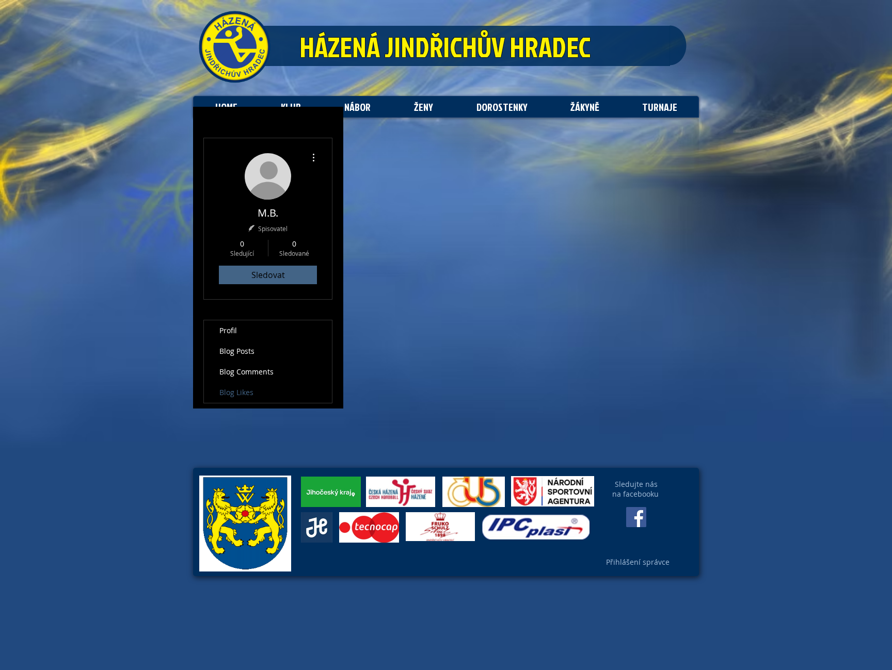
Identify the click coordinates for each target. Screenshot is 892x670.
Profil (228, 330)
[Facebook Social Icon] (636, 517)
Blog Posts (236, 351)
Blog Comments (246, 372)
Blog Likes (236, 392)
